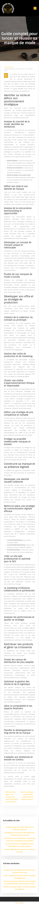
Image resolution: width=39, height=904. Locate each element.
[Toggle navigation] (35, 8)
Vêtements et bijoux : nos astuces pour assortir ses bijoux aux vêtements (12, 797)
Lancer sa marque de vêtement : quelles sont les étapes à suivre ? (27, 795)
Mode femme (9, 67)
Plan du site (19, 903)
